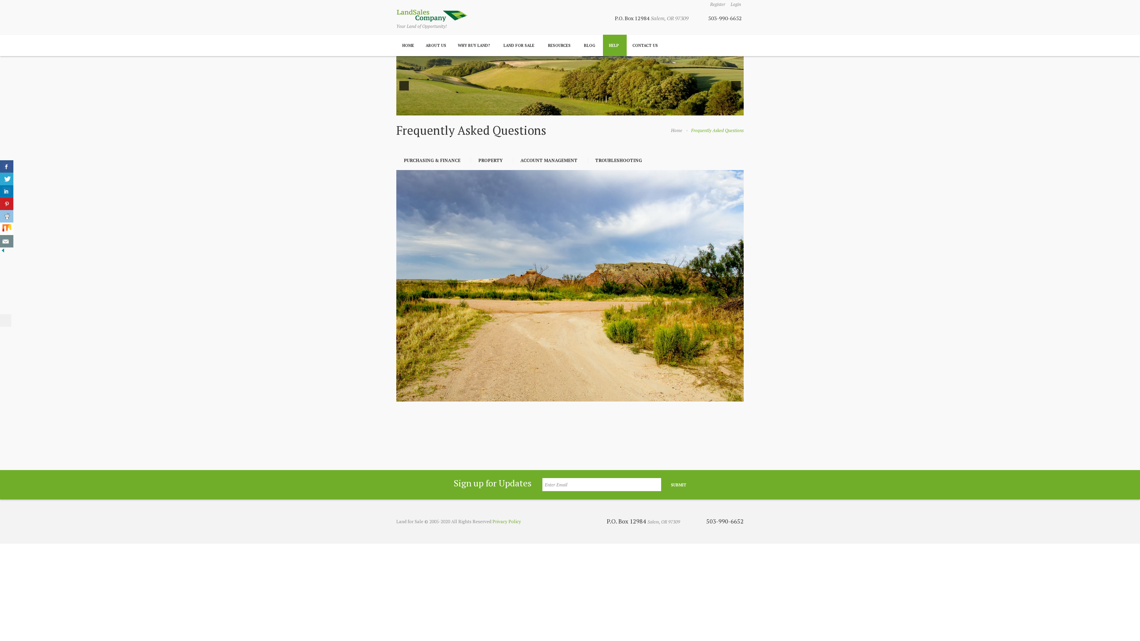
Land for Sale (519, 45)
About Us (436, 45)
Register (717, 4)
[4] (567, 110)
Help (614, 45)
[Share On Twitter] (6, 179)
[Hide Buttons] (3, 252)
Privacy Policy (507, 521)
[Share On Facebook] (6, 166)
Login (736, 4)
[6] (579, 110)
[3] (561, 110)
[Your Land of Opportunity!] (432, 15)
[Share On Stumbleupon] (6, 229)
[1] (548, 110)
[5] (573, 110)
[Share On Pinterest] (6, 204)
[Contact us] (6, 241)
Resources (559, 45)
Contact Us (645, 45)
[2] (554, 110)
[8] (592, 110)
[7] (586, 110)
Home (408, 45)
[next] (736, 86)
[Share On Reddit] (6, 216)
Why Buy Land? (474, 45)
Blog (589, 45)
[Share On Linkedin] (6, 191)
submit (678, 485)
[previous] (404, 86)
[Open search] (737, 45)
